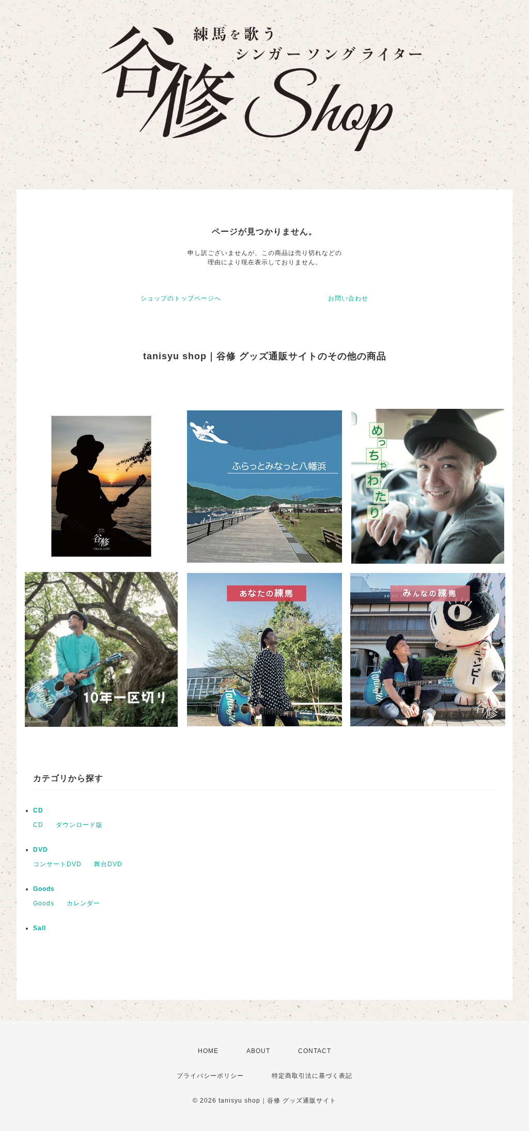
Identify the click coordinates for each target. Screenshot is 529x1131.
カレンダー (83, 903)
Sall (39, 928)
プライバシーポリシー (210, 1075)
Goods (44, 889)
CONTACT (314, 1051)
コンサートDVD (57, 864)
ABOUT (258, 1051)
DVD (40, 849)
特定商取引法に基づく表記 (312, 1075)
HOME (208, 1051)
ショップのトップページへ (181, 298)
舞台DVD (108, 864)
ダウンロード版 (79, 825)
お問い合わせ (348, 298)
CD (38, 810)
